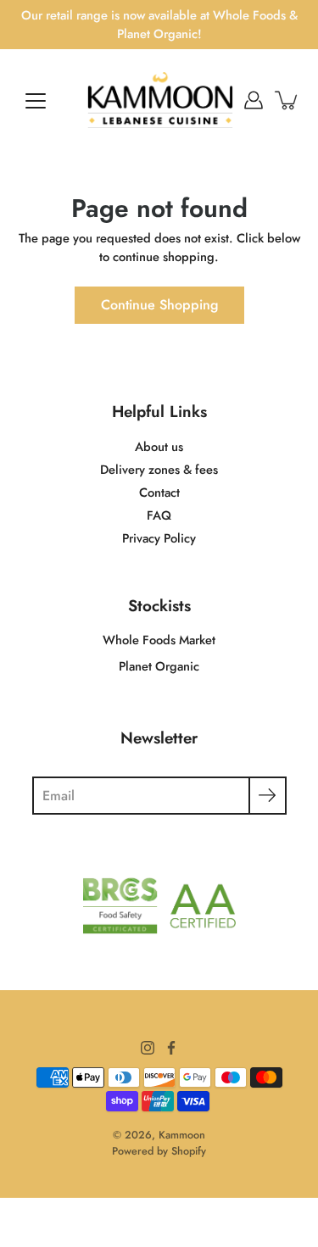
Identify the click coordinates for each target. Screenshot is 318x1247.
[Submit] (267, 796)
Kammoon (182, 1135)
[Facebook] (171, 1048)
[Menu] (35, 101)
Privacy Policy (159, 538)
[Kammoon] (159, 100)
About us (159, 446)
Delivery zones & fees (159, 469)
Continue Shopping (159, 305)
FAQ (159, 515)
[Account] (253, 100)
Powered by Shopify (159, 1151)
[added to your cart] (287, 100)
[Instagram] (147, 1048)
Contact (159, 492)
